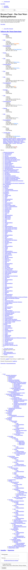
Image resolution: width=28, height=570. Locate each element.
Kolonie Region (11, 456)
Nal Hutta (18, 490)
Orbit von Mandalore (20, 543)
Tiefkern (10, 419)
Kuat (15, 445)
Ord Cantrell (20, 140)
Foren (4, 374)
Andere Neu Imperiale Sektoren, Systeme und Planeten (14, 138)
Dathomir (5, 108)
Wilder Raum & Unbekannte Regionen (16, 546)
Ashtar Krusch (17, 136)
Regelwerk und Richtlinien (13, 379)
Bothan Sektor (19, 484)
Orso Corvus (16, 62)
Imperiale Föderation (18, 385)
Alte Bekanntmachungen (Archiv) (18, 392)
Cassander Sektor (6, 132)
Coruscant (16, 438)
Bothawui (16, 483)
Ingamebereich (9, 412)
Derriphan (16, 117)
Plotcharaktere (16, 406)
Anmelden (3, 550)
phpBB (7, 359)
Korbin (15, 473)
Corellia (15, 449)
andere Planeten (19, 478)
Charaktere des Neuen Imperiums (20, 399)
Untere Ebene (21, 444)
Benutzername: (5, 554)
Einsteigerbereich (11, 376)
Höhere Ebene (22, 442)
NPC (15, 86)
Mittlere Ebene (22, 443)
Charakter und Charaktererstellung (13, 394)
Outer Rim (10, 499)
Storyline (10, 378)
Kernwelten (10, 436)
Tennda (15, 472)
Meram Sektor (10, 140)
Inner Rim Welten (14, 468)
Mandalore (16, 541)
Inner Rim (10, 466)
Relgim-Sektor (17, 142)
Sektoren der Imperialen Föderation (18, 523)
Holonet (10, 414)
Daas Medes (16, 43)
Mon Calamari (16, 533)
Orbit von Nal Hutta (23, 492)
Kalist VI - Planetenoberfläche (20, 432)
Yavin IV (15, 530)
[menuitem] (5, 6)
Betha (10, 139)
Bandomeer (5, 139)
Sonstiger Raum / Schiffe (13, 547)
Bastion (4, 52)
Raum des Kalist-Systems (21, 430)
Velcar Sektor (19, 143)
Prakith (15, 422)
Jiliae (15, 524)
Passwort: (4, 558)
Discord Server (11, 377)
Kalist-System (16, 429)
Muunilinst (5, 89)
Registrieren (11, 550)
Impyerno (24, 139)
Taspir (10, 143)
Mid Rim (10, 480)
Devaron (15, 462)
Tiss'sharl (14, 143)
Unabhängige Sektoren (15, 539)
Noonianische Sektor (18, 525)
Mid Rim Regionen (15, 482)
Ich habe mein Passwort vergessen (11, 560)
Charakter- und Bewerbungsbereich (15, 395)
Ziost (4, 71)
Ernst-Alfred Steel (17, 49)
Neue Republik (17, 384)
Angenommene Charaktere (16, 398)
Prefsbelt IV (10, 142)
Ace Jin (15, 146)
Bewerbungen (16, 397)
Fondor (15, 458)
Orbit (4, 40)
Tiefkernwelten (14, 421)
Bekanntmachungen (12, 391)
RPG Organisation (9, 410)
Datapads (10, 417)
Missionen (10, 411)
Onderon (15, 469)
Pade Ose (16, 123)
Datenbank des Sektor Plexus (14, 381)
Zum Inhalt (3, 3)
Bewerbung (13, 396)
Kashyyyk (16, 485)
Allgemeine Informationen (11, 375)
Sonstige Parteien (17, 387)
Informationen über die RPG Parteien (18, 382)
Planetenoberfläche (7, 45)
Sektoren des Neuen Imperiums (11, 31)
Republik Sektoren (15, 529)
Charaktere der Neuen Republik (20, 403)
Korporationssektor (17, 540)
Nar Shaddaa (21, 491)
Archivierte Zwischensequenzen (17, 416)
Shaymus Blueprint (18, 105)
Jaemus (4, 140)
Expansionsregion (12, 479)
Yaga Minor (5, 34)
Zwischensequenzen (12, 415)
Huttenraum (16, 489)
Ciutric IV (14, 139)
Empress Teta (16, 425)
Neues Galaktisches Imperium (20, 383)
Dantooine (19, 139)
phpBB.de (15, 361)
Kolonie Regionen (14, 457)
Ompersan (15, 140)
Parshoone (5, 142)
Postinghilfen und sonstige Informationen (19, 390)
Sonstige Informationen (16, 388)
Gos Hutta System (20, 493)
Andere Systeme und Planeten (20, 452)
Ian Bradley (11, 356)
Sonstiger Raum (17, 433)
